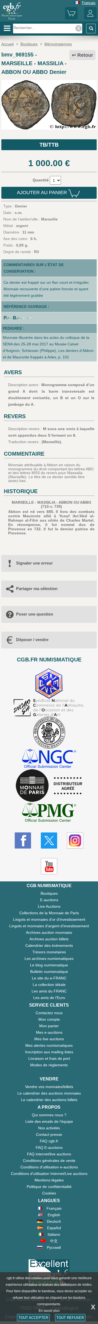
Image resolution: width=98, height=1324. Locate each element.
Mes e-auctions (49, 1032)
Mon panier (49, 1026)
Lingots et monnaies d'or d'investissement (49, 919)
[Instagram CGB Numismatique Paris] (75, 840)
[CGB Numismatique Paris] (11, 19)
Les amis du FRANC (49, 991)
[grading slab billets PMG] (49, 813)
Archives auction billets (49, 939)
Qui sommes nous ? (49, 1115)
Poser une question (34, 614)
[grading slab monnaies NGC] (49, 759)
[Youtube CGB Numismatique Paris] (49, 866)
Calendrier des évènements (49, 945)
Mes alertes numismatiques (49, 1045)
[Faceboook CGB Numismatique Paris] (23, 840)
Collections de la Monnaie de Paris (49, 913)
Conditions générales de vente (49, 1160)
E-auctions (49, 900)
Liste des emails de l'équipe (49, 1121)
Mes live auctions (49, 1039)
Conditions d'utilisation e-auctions (49, 1167)
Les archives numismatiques (49, 958)
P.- (6, 317)
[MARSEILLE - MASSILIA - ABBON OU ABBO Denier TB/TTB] (49, 128)
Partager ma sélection (36, 588)
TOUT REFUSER (70, 1318)
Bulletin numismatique (49, 971)
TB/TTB (49, 144)
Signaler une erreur (34, 563)
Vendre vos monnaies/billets (49, 1087)
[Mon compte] (90, 18)
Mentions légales (49, 1180)
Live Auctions (49, 906)
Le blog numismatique (49, 965)
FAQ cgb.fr (49, 1141)
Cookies (49, 1193)
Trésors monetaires (49, 952)
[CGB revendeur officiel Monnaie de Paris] (49, 785)
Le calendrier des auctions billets (49, 1100)
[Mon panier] (71, 18)
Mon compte (49, 1019)
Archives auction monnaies (49, 932)
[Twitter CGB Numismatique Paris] (49, 840)
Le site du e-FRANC (49, 978)
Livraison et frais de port (49, 1058)
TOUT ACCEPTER (33, 1318)
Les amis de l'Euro (49, 997)
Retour (85, 55)
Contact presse (49, 1134)
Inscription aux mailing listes (49, 1052)
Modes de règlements (49, 1065)
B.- (16, 317)
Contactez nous (49, 1013)
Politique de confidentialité (49, 1186)
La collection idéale (49, 984)
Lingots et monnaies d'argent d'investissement (49, 926)
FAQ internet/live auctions (49, 1154)
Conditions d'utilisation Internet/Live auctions (49, 1173)
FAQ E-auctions (49, 1147)
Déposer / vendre (32, 639)
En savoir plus (49, 1311)
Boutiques (49, 893)
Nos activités (49, 1128)
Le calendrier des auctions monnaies (49, 1093)
